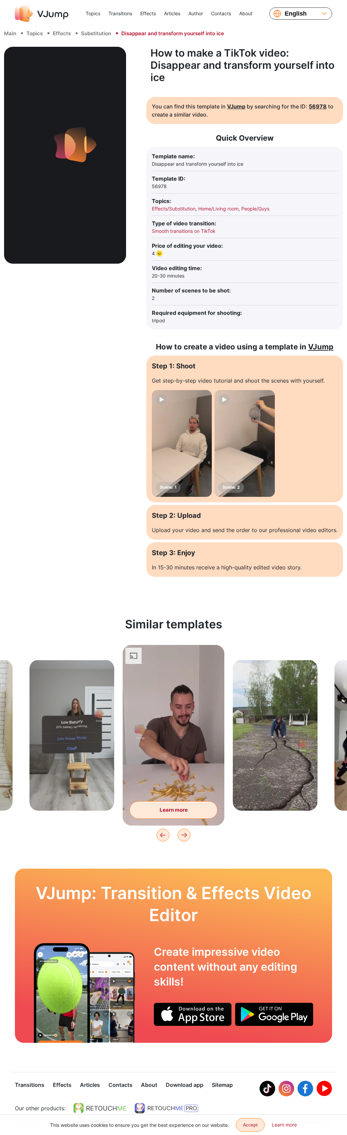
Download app (184, 1084)
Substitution (96, 33)
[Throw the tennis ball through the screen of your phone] (62, 993)
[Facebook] (305, 1088)
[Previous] (163, 835)
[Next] (184, 835)
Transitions (120, 13)
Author (195, 13)
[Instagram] (286, 1088)
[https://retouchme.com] (100, 1108)
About (245, 13)
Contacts (221, 13)
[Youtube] (324, 1088)
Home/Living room (218, 208)
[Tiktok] (267, 1088)
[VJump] (41, 13)
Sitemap (222, 1084)
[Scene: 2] (244, 443)
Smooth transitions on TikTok (184, 231)
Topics (93, 13)
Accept (250, 1125)
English (296, 13)
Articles (172, 13)
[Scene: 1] (182, 443)
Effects (148, 13)
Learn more (72, 795)
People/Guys (255, 208)
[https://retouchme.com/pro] (166, 1108)
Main (10, 33)
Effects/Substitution (174, 208)
